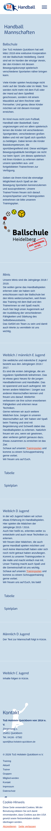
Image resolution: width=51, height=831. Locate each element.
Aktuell (6, 765)
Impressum (8, 786)
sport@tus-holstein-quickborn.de (19, 742)
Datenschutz (9, 791)
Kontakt (6, 782)
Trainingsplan (34, 448)
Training (7, 761)
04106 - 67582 (15, 737)
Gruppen (7, 774)
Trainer (6, 769)
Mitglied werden (11, 778)
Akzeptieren (9, 826)
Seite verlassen (27, 826)
